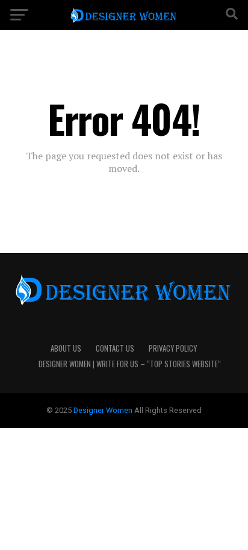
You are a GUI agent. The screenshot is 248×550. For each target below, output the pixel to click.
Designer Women (103, 410)
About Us (66, 348)
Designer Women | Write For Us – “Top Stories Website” (130, 364)
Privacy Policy (173, 348)
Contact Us (115, 348)
